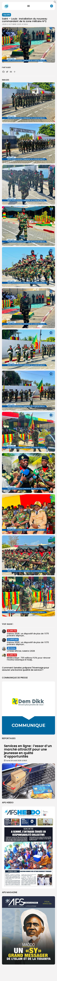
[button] (55, 2)
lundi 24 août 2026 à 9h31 (16, 760)
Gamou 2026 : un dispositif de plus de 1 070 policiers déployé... (28, 634)
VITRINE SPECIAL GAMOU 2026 (21, 651)
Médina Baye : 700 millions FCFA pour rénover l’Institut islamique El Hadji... (29, 658)
